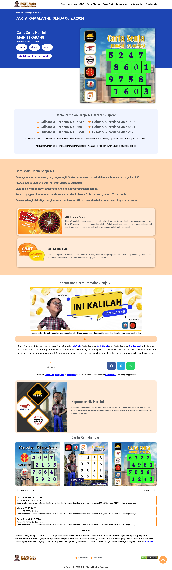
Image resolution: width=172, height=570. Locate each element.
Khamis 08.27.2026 (26, 508)
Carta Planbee (93, 4)
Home (17, 13)
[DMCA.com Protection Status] (149, 558)
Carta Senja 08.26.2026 (29, 519)
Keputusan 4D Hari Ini (87, 402)
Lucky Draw (121, 4)
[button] (111, 366)
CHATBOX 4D (58, 249)
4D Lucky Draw (75, 217)
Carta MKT (79, 4)
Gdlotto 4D (103, 346)
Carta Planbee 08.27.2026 (30, 497)
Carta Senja (108, 4)
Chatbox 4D (151, 4)
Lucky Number (136, 4)
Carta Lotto (66, 4)
